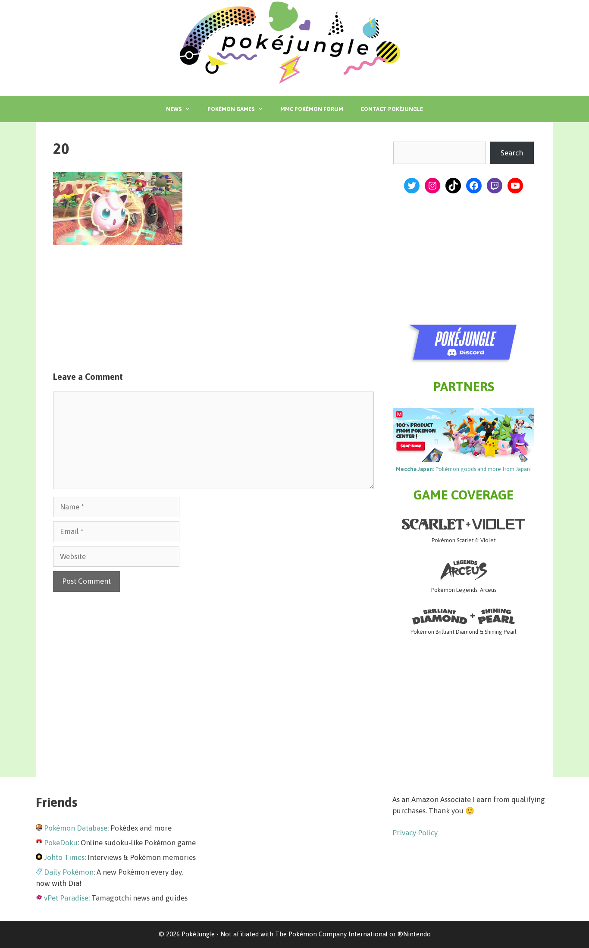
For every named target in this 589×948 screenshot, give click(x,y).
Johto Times (64, 857)
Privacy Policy (415, 832)
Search (512, 153)
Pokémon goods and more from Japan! (464, 469)
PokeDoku (61, 842)
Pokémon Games (230, 109)
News (174, 109)
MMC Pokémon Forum (311, 109)
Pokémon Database (75, 828)
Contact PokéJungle (391, 109)
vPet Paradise (66, 898)
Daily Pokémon (69, 872)
